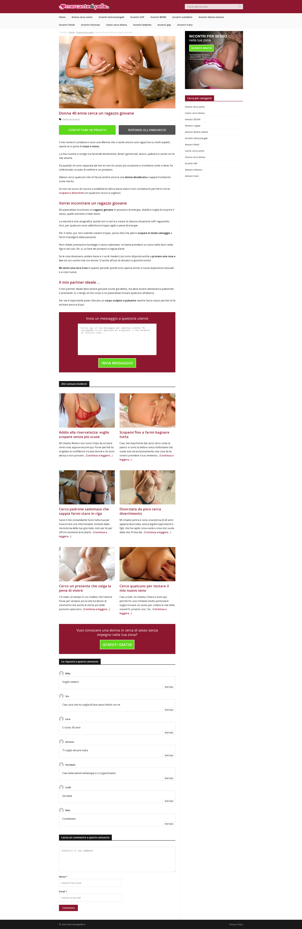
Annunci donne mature (196, 131)
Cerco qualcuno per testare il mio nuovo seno (144, 588)
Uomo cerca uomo (194, 150)
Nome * (63, 876)
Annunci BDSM (192, 119)
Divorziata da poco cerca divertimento (140, 511)
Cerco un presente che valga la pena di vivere (85, 588)
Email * (63, 891)
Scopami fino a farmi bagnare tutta (144, 434)
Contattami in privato (87, 130)
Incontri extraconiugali (196, 138)
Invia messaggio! (117, 363)
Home (72, 32)
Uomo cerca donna (195, 113)
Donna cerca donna (195, 157)
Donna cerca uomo (85, 32)
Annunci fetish (192, 144)
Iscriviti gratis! (117, 644)
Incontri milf (191, 163)
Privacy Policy (236, 924)
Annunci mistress (193, 169)
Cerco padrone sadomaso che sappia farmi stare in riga (84, 511)
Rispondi (169, 687)
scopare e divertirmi (71, 193)
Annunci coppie (192, 125)
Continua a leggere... (99, 455)
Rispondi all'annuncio (147, 130)
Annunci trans (192, 175)
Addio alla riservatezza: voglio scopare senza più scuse (84, 434)
